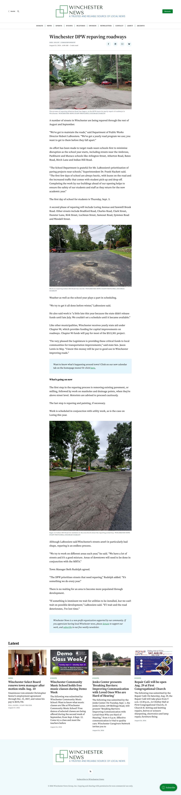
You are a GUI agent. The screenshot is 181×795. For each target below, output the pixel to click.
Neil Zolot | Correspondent (62, 42)
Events (69, 26)
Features (81, 26)
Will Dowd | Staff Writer (20, 705)
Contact (119, 26)
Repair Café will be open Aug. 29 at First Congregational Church (150, 685)
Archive (141, 26)
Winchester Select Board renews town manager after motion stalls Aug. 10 (26, 685)
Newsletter (106, 26)
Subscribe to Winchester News (90, 779)
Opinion (92, 26)
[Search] (18, 11)
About (130, 26)
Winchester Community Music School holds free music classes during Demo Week (68, 687)
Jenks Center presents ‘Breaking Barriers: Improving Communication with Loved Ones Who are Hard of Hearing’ (110, 689)
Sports (59, 26)
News (49, 26)
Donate (167, 11)
